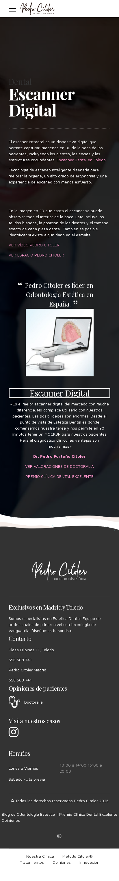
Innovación (89, 862)
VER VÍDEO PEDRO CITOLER (34, 244)
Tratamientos (32, 862)
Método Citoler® (77, 856)
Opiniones (11, 820)
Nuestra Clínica (40, 856)
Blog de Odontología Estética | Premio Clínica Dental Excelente (59, 814)
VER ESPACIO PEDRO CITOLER (36, 254)
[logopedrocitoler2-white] (59, 571)
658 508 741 (20, 659)
